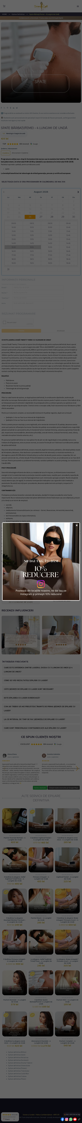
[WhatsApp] (71, 1119)
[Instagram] (66, 1119)
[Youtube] (75, 1119)
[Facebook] (62, 1119)
